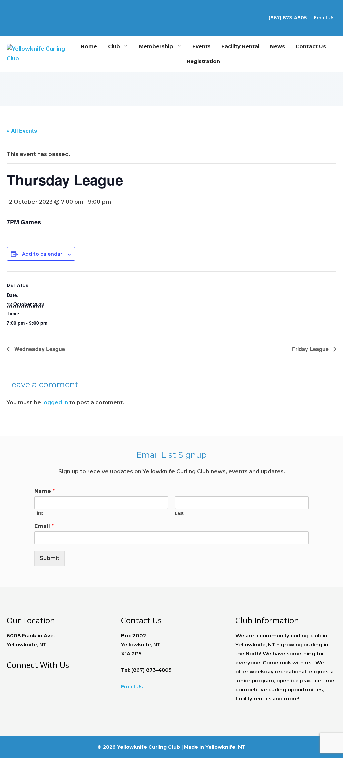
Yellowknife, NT (225, 747)
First (38, 513)
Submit (49, 558)
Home (89, 46)
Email (44, 526)
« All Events (22, 130)
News (277, 46)
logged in (55, 402)
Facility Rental (240, 46)
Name (44, 491)
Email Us (324, 18)
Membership (156, 46)
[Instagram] (10, 25)
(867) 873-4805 (288, 18)
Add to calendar (42, 254)
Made (191, 747)
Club (114, 46)
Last (179, 513)
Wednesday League (39, 349)
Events (201, 46)
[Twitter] (10, 14)
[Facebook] (8, 678)
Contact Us (311, 46)
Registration (203, 61)
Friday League (311, 349)
